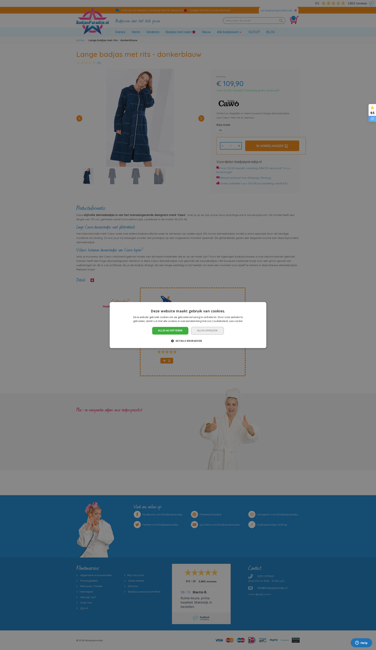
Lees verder (236, 321)
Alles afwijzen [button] (207, 330)
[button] (188, 340)
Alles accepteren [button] (170, 330)
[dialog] (188, 325)
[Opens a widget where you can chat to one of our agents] (361, 643)
